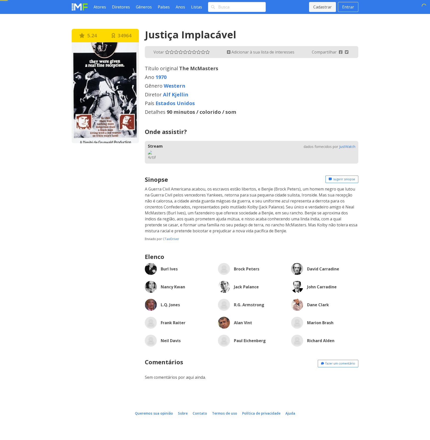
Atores (100, 7)
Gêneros (144, 7)
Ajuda (290, 413)
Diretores (121, 7)
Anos (180, 7)
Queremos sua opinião (154, 413)
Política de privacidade (261, 413)
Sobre (183, 413)
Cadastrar (322, 7)
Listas (196, 7)
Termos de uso (224, 413)
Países (164, 7)
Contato (200, 413)
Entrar (348, 7)
